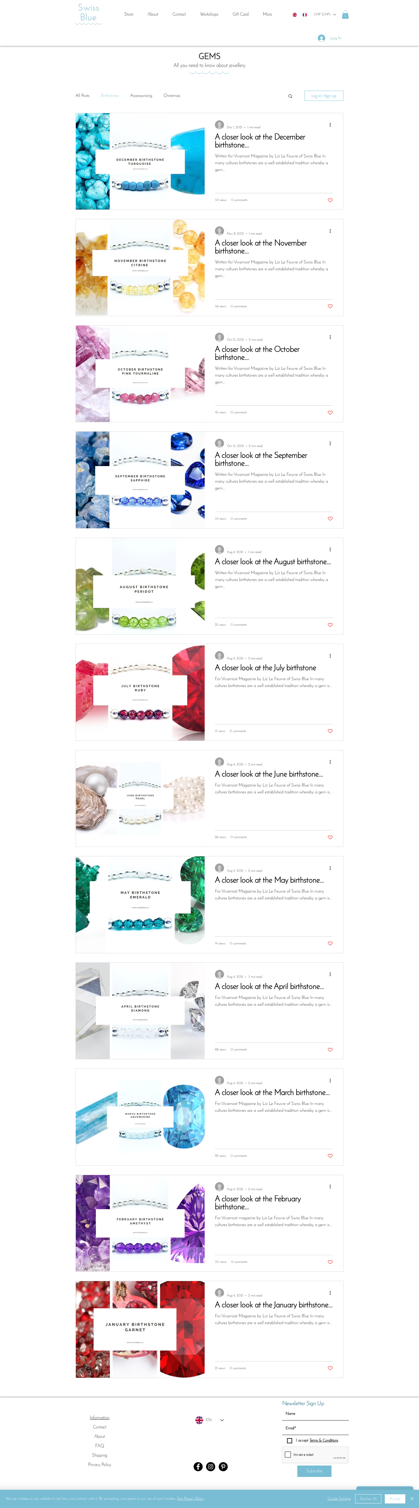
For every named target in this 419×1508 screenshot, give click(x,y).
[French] (305, 14)
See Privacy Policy (190, 1499)
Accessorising (141, 96)
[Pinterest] (223, 1466)
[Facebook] (198, 1466)
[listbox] (324, 15)
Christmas (172, 96)
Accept (395, 1499)
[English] (295, 14)
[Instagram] (210, 1466)
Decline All (368, 1499)
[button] (324, 15)
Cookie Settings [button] (339, 1499)
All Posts (83, 96)
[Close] (412, 1498)
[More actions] (332, 124)
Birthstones (110, 96)
